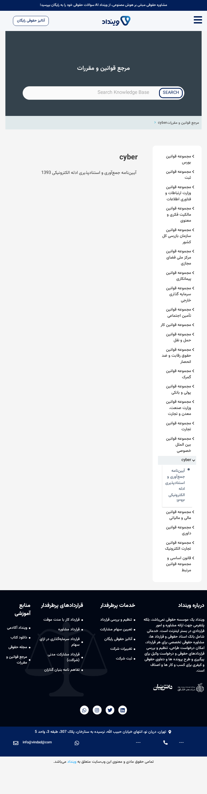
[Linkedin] (122, 710)
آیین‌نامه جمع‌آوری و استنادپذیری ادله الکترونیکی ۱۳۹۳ (175, 486)
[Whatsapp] (84, 710)
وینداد (71, 762)
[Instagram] (97, 710)
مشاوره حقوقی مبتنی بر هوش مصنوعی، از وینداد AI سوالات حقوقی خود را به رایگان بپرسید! (103, 5)
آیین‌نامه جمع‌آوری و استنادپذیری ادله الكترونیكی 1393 (88, 172)
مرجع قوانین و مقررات (183, 123)
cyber (162, 123)
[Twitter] (110, 710)
